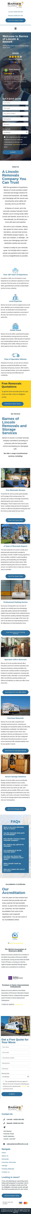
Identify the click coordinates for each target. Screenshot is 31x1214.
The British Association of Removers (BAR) (15, 950)
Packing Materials (8, 1169)
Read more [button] (7, 84)
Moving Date (6, 129)
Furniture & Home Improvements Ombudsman (15, 986)
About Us (5, 1156)
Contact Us (6, 1172)
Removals (5, 1159)
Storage (4, 1165)
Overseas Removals (9, 1162)
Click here (16, 144)
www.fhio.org (18, 1004)
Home (4, 1152)
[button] (15, 29)
